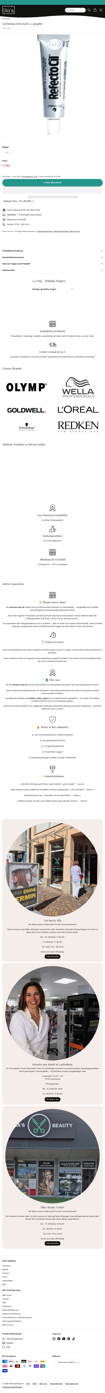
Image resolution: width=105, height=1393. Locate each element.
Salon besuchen (52, 956)
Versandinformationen (13, 257)
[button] (52, 191)
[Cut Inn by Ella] (52, 869)
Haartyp (5, 1273)
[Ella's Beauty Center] (52, 1156)
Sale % (5, 1277)
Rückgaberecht (71, 1384)
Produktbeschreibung (12, 251)
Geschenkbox (7, 1281)
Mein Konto (7, 1295)
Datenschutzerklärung (11, 1314)
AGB (4, 1303)
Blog (4, 1284)
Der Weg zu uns (52, 1099)
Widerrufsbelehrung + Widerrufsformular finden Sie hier (58, 231)
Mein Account (8, 1325)
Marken (5, 1269)
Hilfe (35, 1384)
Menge (5, 147)
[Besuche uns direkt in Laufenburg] (52, 1013)
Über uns (43, 1384)
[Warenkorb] (95, 10)
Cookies (5, 1299)
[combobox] (75, 10)
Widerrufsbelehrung (10, 1310)
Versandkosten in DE (29, 176)
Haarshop (6, 1266)
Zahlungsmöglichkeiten (12, 1321)
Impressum (6, 1306)
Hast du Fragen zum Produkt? (16, 264)
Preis (4, 161)
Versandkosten (56, 1384)
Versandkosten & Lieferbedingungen (17, 1317)
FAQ (28, 1384)
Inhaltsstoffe (8, 270)
